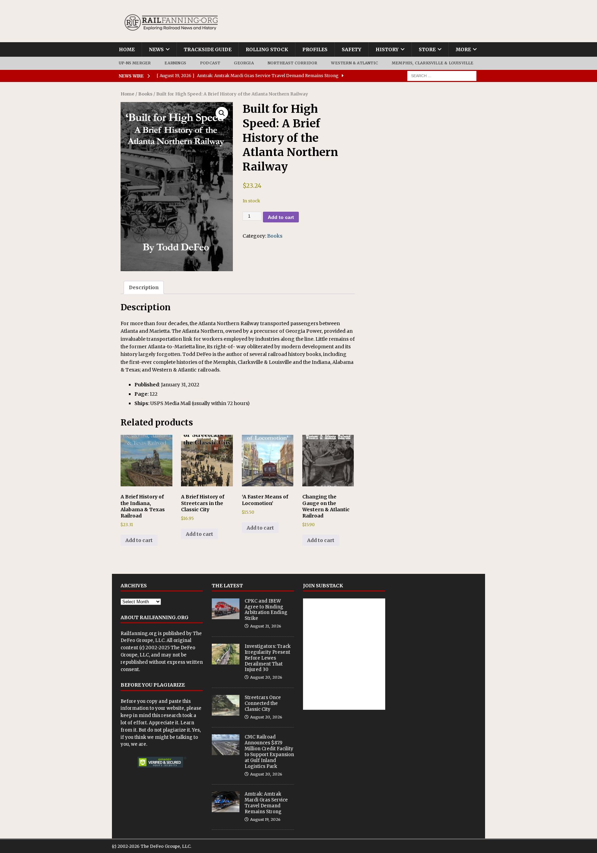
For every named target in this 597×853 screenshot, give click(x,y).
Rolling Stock (267, 49)
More (463, 49)
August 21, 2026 (265, 626)
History (387, 49)
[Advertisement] (420, 134)
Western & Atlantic (354, 63)
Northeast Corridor (293, 63)
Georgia (244, 63)
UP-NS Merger (135, 63)
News (156, 49)
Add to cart (281, 217)
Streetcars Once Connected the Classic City (263, 703)
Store (427, 49)
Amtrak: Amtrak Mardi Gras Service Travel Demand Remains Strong (266, 803)
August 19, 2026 (265, 819)
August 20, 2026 (266, 677)
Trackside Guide (207, 49)
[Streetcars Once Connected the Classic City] (225, 705)
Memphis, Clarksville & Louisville (433, 63)
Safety (351, 49)
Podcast (210, 63)
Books (145, 94)
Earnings (175, 63)
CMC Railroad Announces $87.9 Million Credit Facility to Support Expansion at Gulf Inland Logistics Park (269, 751)
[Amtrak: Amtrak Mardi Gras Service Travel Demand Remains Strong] (225, 801)
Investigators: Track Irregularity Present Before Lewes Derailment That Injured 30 (268, 658)
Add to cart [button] (139, 540)
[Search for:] (441, 75)
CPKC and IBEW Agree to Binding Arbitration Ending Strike (266, 610)
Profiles (315, 49)
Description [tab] (144, 287)
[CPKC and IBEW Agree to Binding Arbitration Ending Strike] (225, 608)
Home (127, 49)
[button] (222, 113)
